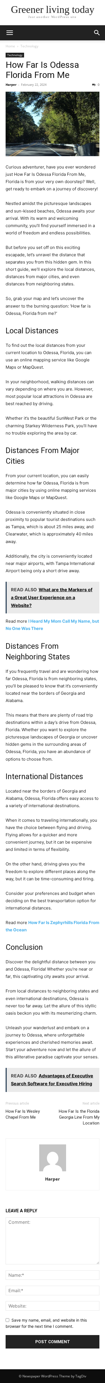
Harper (11, 84)
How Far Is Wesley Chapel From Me (23, 1114)
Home (10, 46)
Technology (29, 46)
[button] (9, 32)
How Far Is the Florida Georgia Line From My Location (79, 1117)
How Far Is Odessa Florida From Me (42, 69)
